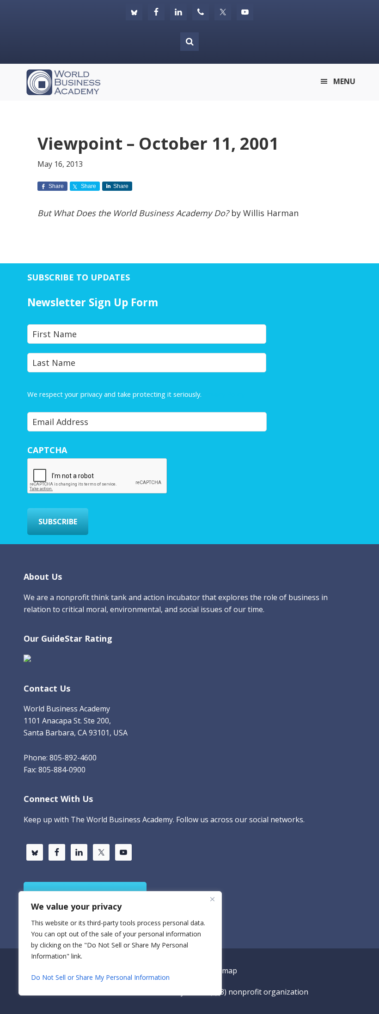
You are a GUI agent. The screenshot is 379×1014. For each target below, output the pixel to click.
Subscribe (57, 521)
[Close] (212, 899)
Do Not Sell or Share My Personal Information (100, 977)
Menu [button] (344, 81)
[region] (120, 943)
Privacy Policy (224, 394)
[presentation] (97, 476)
